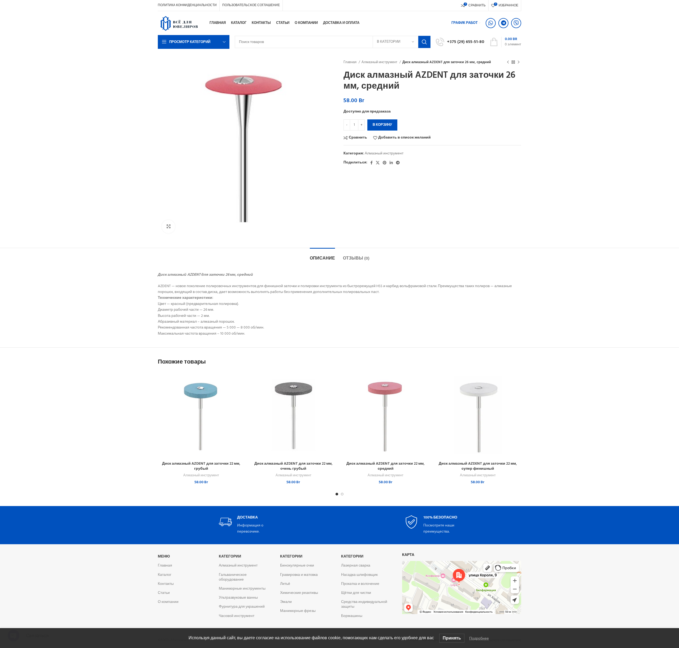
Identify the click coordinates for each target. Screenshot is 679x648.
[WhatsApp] (491, 23)
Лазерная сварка (355, 566)
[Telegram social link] (397, 162)
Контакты (166, 584)
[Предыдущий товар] (508, 62)
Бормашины (351, 616)
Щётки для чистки (356, 593)
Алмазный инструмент (380, 62)
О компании (168, 602)
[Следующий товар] (518, 62)
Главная (350, 62)
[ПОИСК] (424, 42)
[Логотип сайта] (179, 23)
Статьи (164, 593)
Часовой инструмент (236, 616)
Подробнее (479, 638)
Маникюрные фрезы (298, 611)
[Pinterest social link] (384, 162)
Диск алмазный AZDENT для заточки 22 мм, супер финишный (478, 466)
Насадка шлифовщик (359, 575)
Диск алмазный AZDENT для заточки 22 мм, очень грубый (293, 466)
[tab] (322, 256)
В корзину (382, 125)
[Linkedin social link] (391, 162)
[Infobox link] (460, 42)
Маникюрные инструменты (242, 589)
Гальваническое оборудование (233, 577)
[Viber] (516, 23)
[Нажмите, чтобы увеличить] (168, 226)
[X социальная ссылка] (377, 162)
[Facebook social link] (371, 162)
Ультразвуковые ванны (238, 598)
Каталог (164, 575)
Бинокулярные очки (297, 566)
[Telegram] (503, 23)
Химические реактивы (299, 593)
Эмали (286, 602)
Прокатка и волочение (360, 584)
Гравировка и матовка (299, 575)
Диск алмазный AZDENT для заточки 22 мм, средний (385, 466)
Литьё (285, 584)
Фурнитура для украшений (242, 607)
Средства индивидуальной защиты (364, 604)
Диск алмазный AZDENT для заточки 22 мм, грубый (201, 466)
